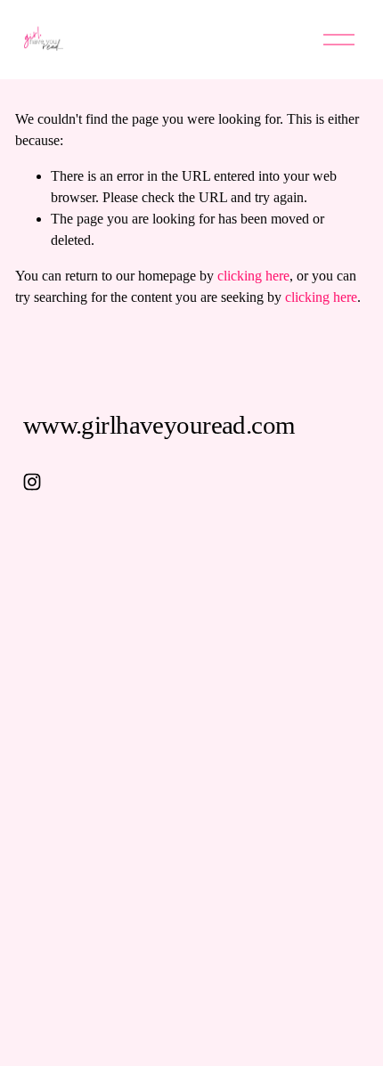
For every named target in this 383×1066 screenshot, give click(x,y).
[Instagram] (32, 482)
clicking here (253, 275)
